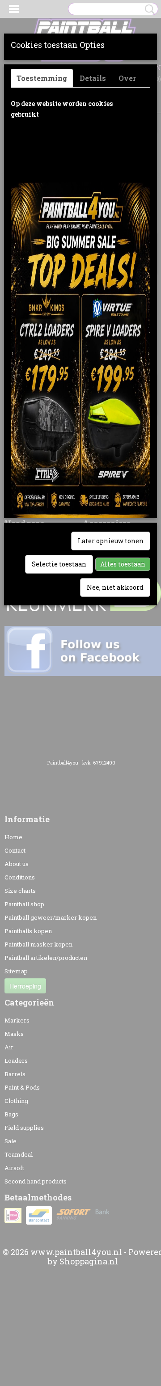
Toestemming (42, 78)
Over (127, 78)
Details (93, 78)
